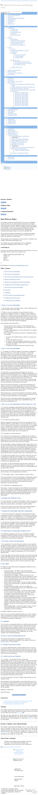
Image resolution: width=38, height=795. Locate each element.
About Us (19, 712)
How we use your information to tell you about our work (19, 276)
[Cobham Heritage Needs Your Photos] (11, 746)
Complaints (7, 292)
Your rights (7, 290)
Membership (31, 718)
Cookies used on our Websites (12, 300)
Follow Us (3, 162)
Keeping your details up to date (12, 279)
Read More (3, 202)
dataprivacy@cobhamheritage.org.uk (19, 265)
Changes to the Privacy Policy (12, 297)
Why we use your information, (12, 271)
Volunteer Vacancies (6, 732)
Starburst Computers (34, 791)
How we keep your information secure (14, 295)
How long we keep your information (14, 287)
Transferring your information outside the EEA (16, 284)
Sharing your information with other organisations (17, 282)
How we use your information (12, 274)
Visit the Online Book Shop (19, 695)
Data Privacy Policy (30, 789)
